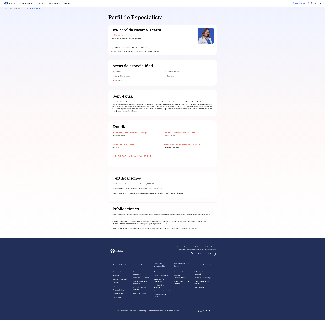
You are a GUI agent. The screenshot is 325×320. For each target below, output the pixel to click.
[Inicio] (10, 3)
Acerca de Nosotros (121, 265)
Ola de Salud (117, 297)
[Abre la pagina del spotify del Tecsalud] (209, 311)
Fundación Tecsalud (202, 265)
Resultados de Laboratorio (138, 273)
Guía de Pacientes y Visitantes (140, 282)
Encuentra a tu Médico (141, 278)
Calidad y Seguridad (120, 279)
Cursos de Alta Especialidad (159, 280)
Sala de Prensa (118, 294)
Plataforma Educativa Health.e (181, 282)
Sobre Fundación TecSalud (200, 273)
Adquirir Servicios (301, 3)
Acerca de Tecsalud (119, 272)
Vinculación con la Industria (160, 296)
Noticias (116, 283)
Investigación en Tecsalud (159, 286)
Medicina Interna (117, 35)
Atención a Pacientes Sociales (201, 282)
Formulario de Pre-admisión (140, 288)
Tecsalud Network (119, 290)
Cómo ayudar (199, 287)
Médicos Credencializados (180, 277)
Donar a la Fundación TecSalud (203, 254)
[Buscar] (320, 3)
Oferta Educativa (159, 272)
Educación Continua (161, 275)
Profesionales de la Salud (181, 265)
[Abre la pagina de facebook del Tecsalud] (198, 311)
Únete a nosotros (119, 301)
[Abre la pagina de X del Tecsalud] (204, 311)
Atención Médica (140, 265)
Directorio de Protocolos (162, 291)
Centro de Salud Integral (203, 278)
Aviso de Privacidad (156, 311)
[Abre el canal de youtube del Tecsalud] (206, 311)
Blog (114, 286)
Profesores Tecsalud (181, 272)
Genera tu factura (139, 293)
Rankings (116, 275)
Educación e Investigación (159, 265)
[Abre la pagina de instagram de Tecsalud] (201, 311)
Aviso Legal (143, 311)
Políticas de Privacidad (172, 311)
